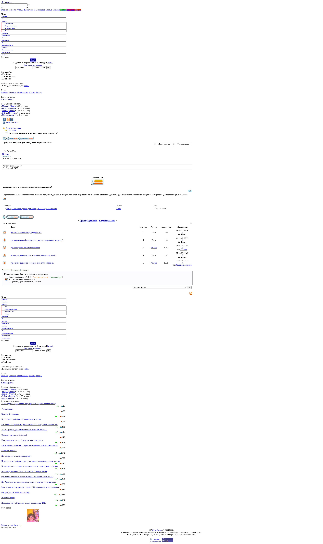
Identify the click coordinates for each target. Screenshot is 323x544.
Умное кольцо (7, 409)
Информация (6, 54)
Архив (7, 30)
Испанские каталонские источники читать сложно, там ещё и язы (29, 466)
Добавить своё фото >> (11, 525)
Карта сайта (6, 52)
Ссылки (56, 10)
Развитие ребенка (9, 451)
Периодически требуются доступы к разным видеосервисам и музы (30, 461)
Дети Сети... (157, 530)
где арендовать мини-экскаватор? (25, 248)
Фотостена (5, 40)
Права (25, 270)
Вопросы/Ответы (7, 45)
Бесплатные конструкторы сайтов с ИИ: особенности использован (30, 487)
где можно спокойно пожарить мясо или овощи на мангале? (37, 240)
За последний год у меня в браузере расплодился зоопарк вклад (28, 404)
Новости (12, 10)
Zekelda (183, 250)
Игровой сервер (8, 497)
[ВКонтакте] (4, 119)
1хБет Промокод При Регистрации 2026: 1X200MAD (24, 430)
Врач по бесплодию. (10, 414)
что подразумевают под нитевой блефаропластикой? (33, 255)
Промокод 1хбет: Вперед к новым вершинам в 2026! (23, 503)
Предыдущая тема (88, 220)
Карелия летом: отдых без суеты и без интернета (22, 440)
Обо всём (12, 130)
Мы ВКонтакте (11, 122)
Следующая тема (107, 220)
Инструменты (164, 144)
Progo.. (5, 108)
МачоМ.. (5, 106)
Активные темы (10, 28)
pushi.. (26, 86)
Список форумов (13, 128)
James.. (5, 111)
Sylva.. (5, 113)
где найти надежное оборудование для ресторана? (32, 263)
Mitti (4, 115)
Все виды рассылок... (33, 65)
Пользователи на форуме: (10, 270)
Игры (78, 10)
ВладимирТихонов (183, 265)
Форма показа (183, 144)
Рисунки (70, 10)
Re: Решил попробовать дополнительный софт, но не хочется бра (29, 424)
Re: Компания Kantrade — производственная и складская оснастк (29, 445)
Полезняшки (39, 10)
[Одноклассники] (8, 119)
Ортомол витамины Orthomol (14, 435)
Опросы (4, 47)
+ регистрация (7, 99)
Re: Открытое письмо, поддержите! (26, 232)
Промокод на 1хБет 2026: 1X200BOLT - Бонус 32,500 (24, 471)
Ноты (63, 10)
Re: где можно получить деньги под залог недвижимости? (31, 209)
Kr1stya (5, 154)
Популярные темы (11, 26)
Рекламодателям (7, 50)
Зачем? (50, 63)
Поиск (16, 270)
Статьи (49, 10)
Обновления (9, 23)
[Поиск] (2, 7)
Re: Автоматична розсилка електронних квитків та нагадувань (28, 482)
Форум (20, 10)
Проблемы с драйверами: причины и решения (21, 419)
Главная (4, 10)
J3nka (118, 209)
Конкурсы (28, 10)
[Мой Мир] (11, 119)
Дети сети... (6, 2)
